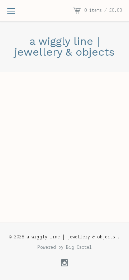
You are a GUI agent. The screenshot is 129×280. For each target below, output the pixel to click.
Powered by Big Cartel (64, 247)
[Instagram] (64, 264)
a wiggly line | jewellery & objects (64, 46)
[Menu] (11, 10)
